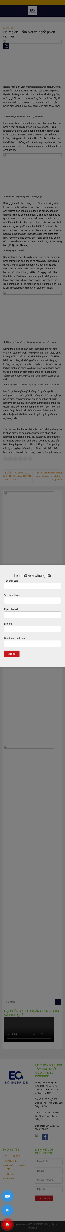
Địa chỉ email (11, 609)
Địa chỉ (8, 623)
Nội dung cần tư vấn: (15, 638)
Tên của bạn (11, 580)
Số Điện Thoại (12, 595)
